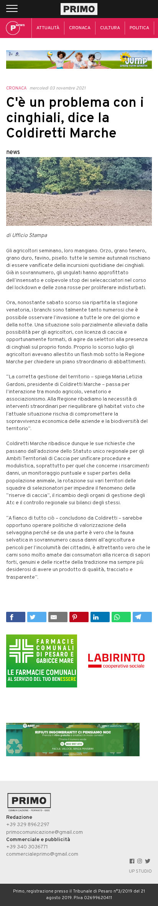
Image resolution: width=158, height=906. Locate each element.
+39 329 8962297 (27, 825)
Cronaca (80, 28)
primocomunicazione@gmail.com (44, 832)
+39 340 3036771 (27, 847)
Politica (139, 28)
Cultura (110, 28)
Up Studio (140, 871)
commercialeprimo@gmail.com (42, 854)
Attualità (47, 28)
